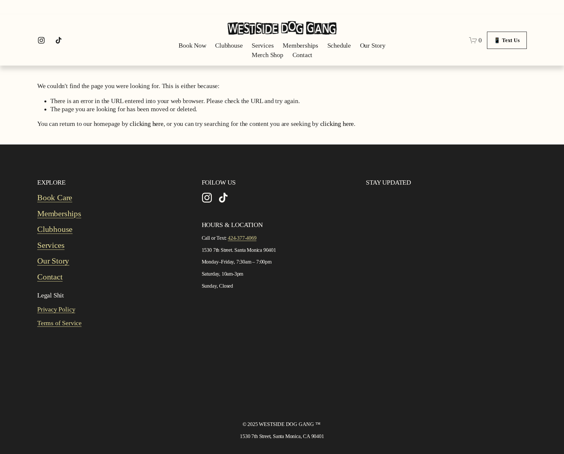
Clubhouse (229, 45)
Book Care (54, 197)
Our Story (372, 45)
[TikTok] (59, 40)
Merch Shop (267, 55)
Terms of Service (59, 323)
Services (263, 45)
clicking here (146, 123)
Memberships (300, 45)
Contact (302, 55)
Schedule (339, 45)
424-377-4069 (242, 238)
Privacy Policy (56, 309)
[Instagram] (41, 40)
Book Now (192, 45)
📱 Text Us (507, 40)
